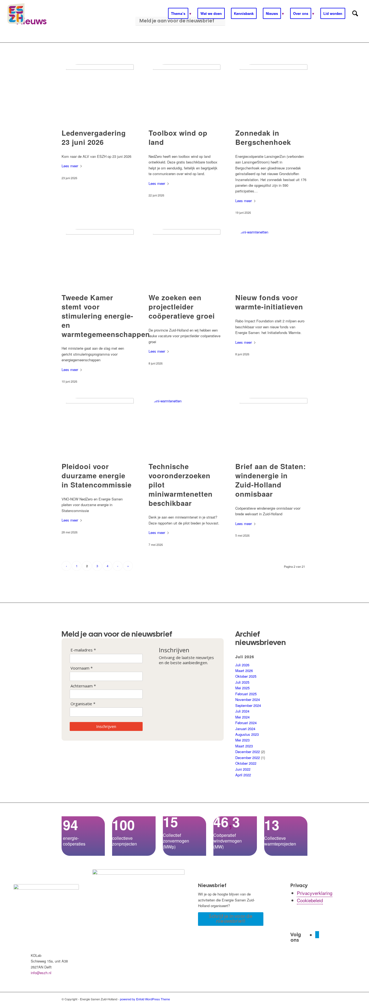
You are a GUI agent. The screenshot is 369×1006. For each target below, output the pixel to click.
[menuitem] (180, 13)
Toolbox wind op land (178, 137)
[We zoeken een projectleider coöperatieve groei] (185, 258)
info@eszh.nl (41, 972)
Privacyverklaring (314, 893)
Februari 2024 (246, 722)
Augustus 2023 (247, 734)
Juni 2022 (242, 769)
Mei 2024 (242, 717)
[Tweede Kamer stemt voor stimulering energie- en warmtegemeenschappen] (98, 258)
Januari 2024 (245, 728)
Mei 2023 (242, 740)
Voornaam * (82, 668)
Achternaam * (83, 686)
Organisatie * (83, 703)
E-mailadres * (83, 650)
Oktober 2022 (245, 763)
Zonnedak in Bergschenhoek (263, 137)
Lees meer (70, 165)
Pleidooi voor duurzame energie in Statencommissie (97, 475)
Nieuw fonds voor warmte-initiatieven (269, 302)
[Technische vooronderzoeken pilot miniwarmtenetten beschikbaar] (185, 427)
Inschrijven (106, 726)
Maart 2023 (244, 745)
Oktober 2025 (245, 676)
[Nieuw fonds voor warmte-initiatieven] (271, 258)
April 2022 (243, 774)
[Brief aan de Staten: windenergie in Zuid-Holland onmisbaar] (271, 427)
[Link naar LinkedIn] (317, 934)
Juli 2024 (242, 711)
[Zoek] (355, 13)
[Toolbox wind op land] (185, 93)
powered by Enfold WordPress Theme (145, 999)
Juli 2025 (242, 682)
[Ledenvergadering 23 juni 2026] (98, 93)
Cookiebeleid (310, 900)
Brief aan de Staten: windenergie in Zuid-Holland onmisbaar (270, 480)
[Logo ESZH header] (42, 13)
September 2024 (248, 705)
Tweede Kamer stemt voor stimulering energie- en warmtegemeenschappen (106, 315)
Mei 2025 (242, 687)
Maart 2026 (244, 670)
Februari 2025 (246, 693)
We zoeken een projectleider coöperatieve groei (182, 306)
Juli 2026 (242, 664)
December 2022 (247, 751)
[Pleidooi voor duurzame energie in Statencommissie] (98, 427)
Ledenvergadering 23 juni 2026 (94, 137)
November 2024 (247, 699)
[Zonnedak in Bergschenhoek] (271, 93)
